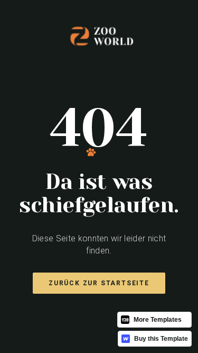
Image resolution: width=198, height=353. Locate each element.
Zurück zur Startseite (99, 283)
